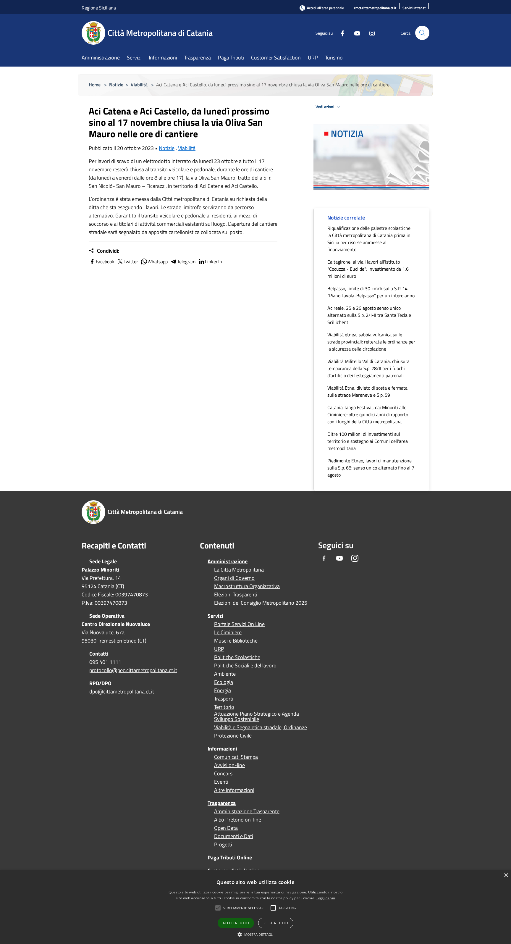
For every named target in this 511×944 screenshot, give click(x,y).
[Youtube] (355, 33)
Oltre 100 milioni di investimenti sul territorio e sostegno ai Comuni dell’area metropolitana (367, 441)
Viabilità (139, 84)
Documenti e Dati (233, 836)
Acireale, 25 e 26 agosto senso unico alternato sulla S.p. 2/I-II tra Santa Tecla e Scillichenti (369, 315)
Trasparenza (222, 803)
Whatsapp (158, 261)
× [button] (506, 875)
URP (219, 649)
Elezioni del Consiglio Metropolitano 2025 (260, 603)
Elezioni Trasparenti (235, 594)
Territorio (224, 707)
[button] (243, 908)
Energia (222, 690)
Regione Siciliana (99, 7)
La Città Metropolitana (239, 569)
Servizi (215, 616)
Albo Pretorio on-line (237, 819)
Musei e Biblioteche (236, 640)
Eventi (221, 782)
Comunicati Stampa (236, 757)
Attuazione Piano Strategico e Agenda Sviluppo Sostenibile (256, 716)
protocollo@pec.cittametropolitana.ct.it (133, 670)
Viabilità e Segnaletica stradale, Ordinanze (260, 727)
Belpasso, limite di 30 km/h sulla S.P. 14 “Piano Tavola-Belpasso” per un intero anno (371, 292)
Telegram (186, 261)
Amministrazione (228, 561)
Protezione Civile (233, 735)
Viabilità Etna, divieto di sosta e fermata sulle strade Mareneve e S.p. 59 (367, 391)
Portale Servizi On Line (239, 624)
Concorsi (224, 773)
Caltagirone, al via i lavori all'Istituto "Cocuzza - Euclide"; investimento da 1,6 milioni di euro (368, 269)
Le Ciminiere (228, 632)
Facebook (105, 261)
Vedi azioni (325, 107)
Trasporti (223, 698)
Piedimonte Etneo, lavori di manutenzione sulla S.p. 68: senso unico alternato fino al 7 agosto (370, 467)
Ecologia (223, 682)
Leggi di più (325, 898)
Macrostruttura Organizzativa (247, 586)
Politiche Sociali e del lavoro (245, 665)
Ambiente (225, 674)
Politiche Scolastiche (237, 657)
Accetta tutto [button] (236, 923)
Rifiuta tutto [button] (275, 923)
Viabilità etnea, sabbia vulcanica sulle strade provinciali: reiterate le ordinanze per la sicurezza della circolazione (371, 341)
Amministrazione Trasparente (246, 811)
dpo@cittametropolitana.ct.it (121, 692)
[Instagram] (370, 33)
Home (95, 84)
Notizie (116, 84)
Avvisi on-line (229, 765)
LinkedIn (213, 261)
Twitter (131, 261)
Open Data (226, 828)
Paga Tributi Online (230, 857)
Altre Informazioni (234, 790)
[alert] (255, 907)
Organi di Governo (234, 578)
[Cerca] (422, 33)
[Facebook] (340, 33)
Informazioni (222, 749)
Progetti (223, 844)
